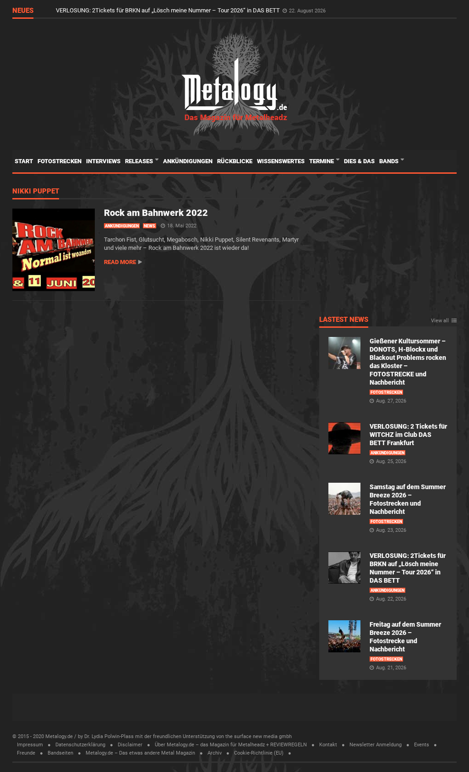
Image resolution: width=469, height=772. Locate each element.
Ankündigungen (188, 161)
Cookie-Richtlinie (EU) (259, 753)
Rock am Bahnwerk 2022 (156, 212)
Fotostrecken (60, 161)
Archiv (214, 753)
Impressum (30, 745)
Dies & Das (359, 161)
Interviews (103, 161)
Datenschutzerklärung (80, 745)
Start (24, 161)
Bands (389, 161)
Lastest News (343, 320)
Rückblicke (234, 161)
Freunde (26, 753)
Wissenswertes (281, 161)
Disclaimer (130, 745)
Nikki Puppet (35, 191)
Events (421, 745)
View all (440, 321)
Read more (120, 262)
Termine (322, 161)
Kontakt (328, 745)
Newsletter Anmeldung (375, 745)
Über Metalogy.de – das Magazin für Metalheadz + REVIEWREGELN (231, 745)
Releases (139, 161)
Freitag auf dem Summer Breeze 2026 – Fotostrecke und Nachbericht (146, 10)
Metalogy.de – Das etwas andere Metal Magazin (140, 753)
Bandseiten (60, 753)
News (149, 226)
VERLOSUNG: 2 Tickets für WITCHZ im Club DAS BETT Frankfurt (408, 435)
